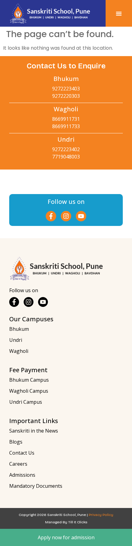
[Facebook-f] (51, 216)
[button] (118, 13)
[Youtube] (81, 216)
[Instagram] (66, 216)
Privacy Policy (101, 515)
